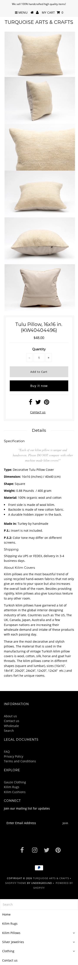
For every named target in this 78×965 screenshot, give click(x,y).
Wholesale (11, 726)
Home (6, 914)
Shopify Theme (15, 883)
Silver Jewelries (13, 942)
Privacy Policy (13, 756)
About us (10, 716)
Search (9, 731)
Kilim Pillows (11, 933)
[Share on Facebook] (30, 403)
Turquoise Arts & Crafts (39, 22)
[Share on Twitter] (38, 403)
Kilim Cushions (15, 792)
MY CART (52, 12)
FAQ (7, 752)
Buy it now (39, 386)
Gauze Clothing (15, 782)
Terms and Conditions (20, 761)
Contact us (38, 412)
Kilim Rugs (11, 787)
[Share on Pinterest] (46, 403)
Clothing (8, 951)
